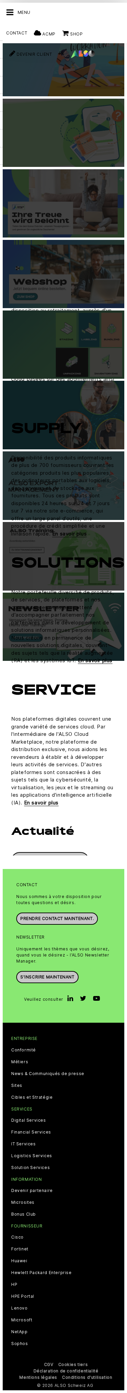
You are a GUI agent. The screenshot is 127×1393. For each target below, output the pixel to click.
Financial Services (31, 1132)
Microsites (23, 1202)
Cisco (17, 1237)
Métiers (19, 1062)
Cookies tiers (73, 1364)
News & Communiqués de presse (47, 1073)
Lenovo (19, 1308)
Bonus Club (23, 1214)
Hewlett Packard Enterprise (41, 1272)
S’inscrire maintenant (47, 976)
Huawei (19, 1261)
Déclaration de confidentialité (66, 1370)
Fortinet (19, 1249)
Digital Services (28, 1120)
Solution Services (30, 1167)
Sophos (19, 1343)
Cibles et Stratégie (31, 1097)
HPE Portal (22, 1296)
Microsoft (21, 1320)
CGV (49, 1364)
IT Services (23, 1144)
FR (61, 53)
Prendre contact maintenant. (57, 918)
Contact (16, 32)
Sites (16, 1085)
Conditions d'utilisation (87, 1377)
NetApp (19, 1331)
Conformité (23, 1050)
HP (14, 1284)
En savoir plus (69, 533)
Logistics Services (31, 1155)
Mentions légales (38, 1377)
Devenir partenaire (32, 1190)
